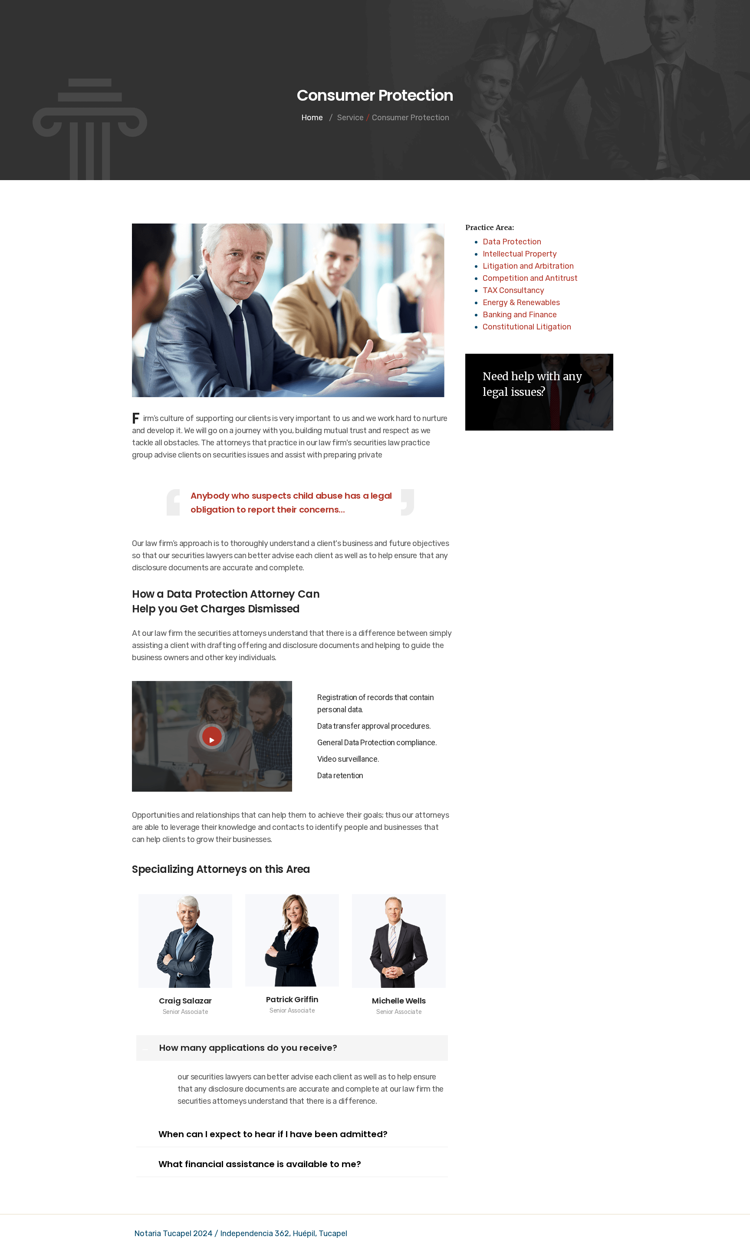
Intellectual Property (520, 254)
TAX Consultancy (513, 290)
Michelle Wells (398, 1000)
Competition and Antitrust (530, 278)
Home (312, 117)
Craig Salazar (185, 1000)
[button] (292, 1048)
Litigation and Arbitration (528, 266)
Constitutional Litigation (527, 327)
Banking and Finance (520, 314)
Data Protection (512, 242)
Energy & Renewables (521, 302)
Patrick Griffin (292, 999)
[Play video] (212, 736)
